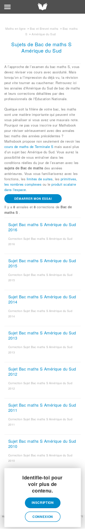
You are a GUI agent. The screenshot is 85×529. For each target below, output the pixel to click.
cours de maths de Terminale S (28, 146)
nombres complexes (26, 184)
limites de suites (40, 178)
